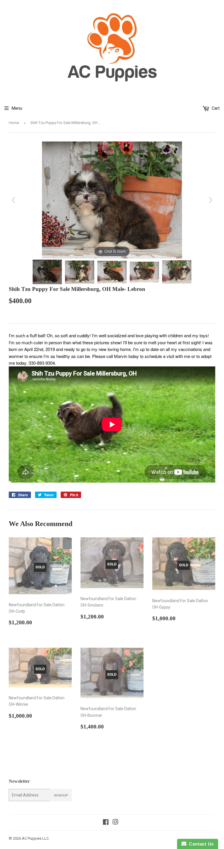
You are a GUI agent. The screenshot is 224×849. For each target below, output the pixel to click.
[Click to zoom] (112, 199)
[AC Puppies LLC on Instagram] (115, 822)
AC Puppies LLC (35, 838)
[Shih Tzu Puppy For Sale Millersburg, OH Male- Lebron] (47, 272)
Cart (215, 108)
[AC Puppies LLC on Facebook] (106, 822)
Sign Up (61, 795)
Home (14, 122)
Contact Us (200, 843)
